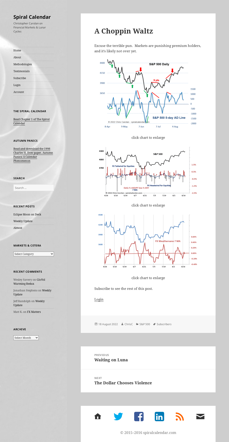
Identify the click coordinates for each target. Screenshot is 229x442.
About (17, 57)
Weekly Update (22, 221)
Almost (17, 228)
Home (17, 50)
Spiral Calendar (32, 16)
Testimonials (21, 71)
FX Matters (34, 312)
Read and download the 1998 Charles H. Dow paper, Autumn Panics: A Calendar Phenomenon (33, 155)
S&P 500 (145, 324)
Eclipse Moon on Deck (27, 214)
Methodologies (22, 64)
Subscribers (164, 324)
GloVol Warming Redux (29, 282)
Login (17, 85)
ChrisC (129, 324)
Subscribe (19, 78)
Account (18, 92)
